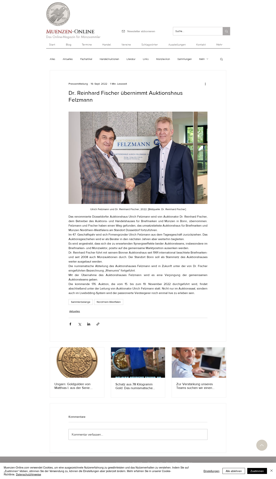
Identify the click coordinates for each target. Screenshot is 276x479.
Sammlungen (184, 58)
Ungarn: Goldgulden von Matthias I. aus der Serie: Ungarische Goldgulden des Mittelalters (74, 386)
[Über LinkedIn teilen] (88, 324)
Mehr (202, 58)
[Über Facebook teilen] (70, 324)
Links (146, 58)
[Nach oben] (261, 445)
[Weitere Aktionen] (205, 84)
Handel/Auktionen (109, 58)
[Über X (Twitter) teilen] (79, 324)
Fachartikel (86, 58)
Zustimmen (257, 471)
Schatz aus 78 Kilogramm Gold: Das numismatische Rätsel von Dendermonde (134, 386)
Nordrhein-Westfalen (109, 301)
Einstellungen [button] (211, 471)
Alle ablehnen (234, 471)
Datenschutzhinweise (28, 474)
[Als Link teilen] (98, 324)
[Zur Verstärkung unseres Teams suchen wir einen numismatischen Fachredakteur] (199, 362)
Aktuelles (68, 58)
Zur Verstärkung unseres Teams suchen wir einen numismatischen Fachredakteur (194, 386)
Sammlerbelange (80, 301)
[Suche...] (226, 31)
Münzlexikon (163, 58)
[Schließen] (271, 471)
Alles (52, 58)
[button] (221, 46)
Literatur (131, 58)
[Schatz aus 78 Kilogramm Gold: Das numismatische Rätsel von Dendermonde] (138, 362)
